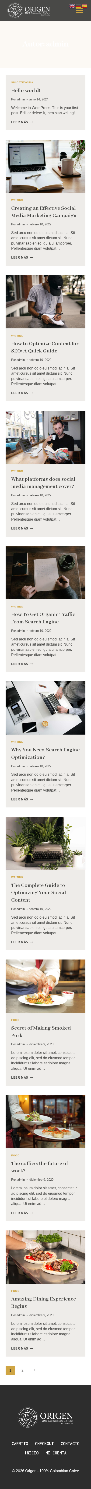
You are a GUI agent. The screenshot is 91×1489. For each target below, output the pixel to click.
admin (21, 99)
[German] (78, 6)
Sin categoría (22, 82)
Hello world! (25, 90)
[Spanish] (84, 6)
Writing (17, 200)
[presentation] (45, 166)
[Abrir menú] (79, 10)
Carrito (20, 1443)
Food (15, 1020)
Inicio (31, 1452)
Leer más (22, 122)
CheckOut (44, 1443)
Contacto (70, 1443)
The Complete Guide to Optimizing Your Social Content (38, 892)
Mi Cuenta (56, 1452)
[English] (72, 6)
